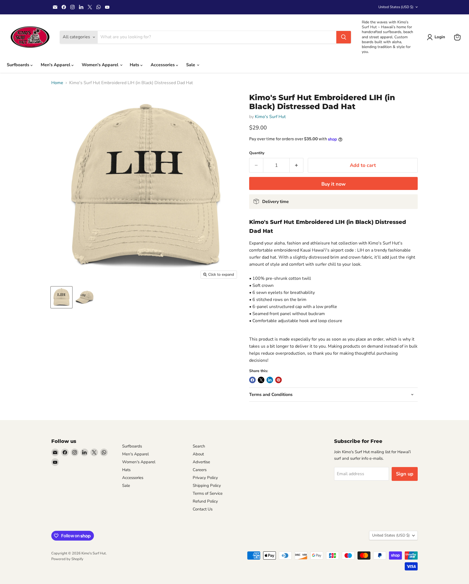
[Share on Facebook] (252, 380)
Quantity (256, 153)
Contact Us (203, 509)
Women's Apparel (100, 65)
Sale (191, 65)
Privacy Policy (205, 477)
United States (395, 7)
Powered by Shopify (67, 559)
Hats (135, 65)
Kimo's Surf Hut (270, 117)
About (198, 454)
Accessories (163, 65)
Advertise (201, 462)
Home (57, 82)
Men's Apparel (56, 65)
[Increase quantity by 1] (296, 165)
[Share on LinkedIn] (270, 380)
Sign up (404, 474)
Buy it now (333, 184)
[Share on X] (261, 380)
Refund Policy (205, 501)
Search (199, 446)
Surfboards (18, 65)
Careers (200, 469)
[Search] (343, 37)
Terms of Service (208, 493)
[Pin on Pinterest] (278, 380)
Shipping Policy (207, 485)
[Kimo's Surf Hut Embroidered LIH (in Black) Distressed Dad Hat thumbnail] (61, 297)
